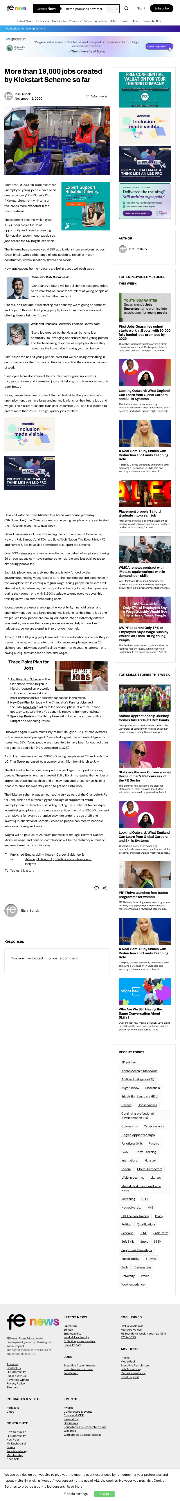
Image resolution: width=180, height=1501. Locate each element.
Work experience (132, 1284)
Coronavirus (129, 1126)
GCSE (125, 1152)
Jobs (113, 21)
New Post (13, 1439)
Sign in (141, 8)
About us (12, 1364)
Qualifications (146, 1224)
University (128, 1276)
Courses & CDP (74, 1415)
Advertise (101, 21)
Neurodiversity (131, 1207)
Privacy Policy (16, 1383)
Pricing (125, 1358)
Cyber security (154, 1126)
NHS (150, 1207)
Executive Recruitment (78, 1369)
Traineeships (142, 1267)
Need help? (14, 1459)
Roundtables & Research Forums (85, 1427)
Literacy (156, 1178)
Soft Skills (127, 1242)
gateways (25, 553)
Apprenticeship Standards (139, 1071)
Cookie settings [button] (76, 1494)
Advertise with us (18, 1380)
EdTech (68, 1329)
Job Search (71, 1373)
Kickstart (27, 871)
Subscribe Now (152, 21)
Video (10, 1411)
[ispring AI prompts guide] (29, 488)
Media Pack (128, 1361)
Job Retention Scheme (25, 679)
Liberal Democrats (149, 1169)
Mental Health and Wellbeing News (141, 1188)
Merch (135, 21)
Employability (72, 1333)
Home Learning (145, 1152)
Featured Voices (131, 1329)
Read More (74, 1486)
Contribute (59, 21)
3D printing (128, 1062)
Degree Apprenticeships (138, 1135)
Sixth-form (160, 1233)
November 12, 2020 (29, 98)
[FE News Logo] (16, 8)
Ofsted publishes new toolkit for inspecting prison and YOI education (85, 9)
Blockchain (152, 1088)
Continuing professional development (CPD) (137, 1116)
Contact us (14, 1368)
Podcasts (13, 1408)
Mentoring (128, 1199)
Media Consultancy (133, 1373)
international (129, 1160)
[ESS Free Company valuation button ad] (145, 89)
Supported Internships (136, 1250)
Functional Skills (132, 1143)
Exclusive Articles (132, 1326)
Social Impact (72, 1345)
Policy (159, 1216)
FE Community (16, 1372)
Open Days (71, 1423)
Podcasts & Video (80, 21)
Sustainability (130, 1259)
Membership (15, 1455)
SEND (143, 1233)
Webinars (70, 1431)
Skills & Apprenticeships (79, 1341)
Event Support (130, 1377)
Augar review (130, 1088)
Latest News (24, 21)
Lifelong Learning (132, 1178)
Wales (145, 1276)
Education (70, 1326)
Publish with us (16, 1376)
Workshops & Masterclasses (82, 1435)
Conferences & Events (78, 1411)
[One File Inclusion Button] (29, 449)
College (126, 1105)
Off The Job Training (135, 1216)
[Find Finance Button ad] (145, 201)
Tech (124, 1267)
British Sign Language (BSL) (139, 1096)
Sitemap (12, 1387)
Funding (154, 1143)
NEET (145, 1199)
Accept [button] (104, 1494)
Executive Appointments (79, 1365)
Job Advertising (131, 1369)
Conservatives (147, 1105)
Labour (126, 1169)
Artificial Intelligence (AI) (137, 1079)
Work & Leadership (76, 1337)
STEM (158, 1242)
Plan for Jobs (33, 702)
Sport (144, 1242)
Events (124, 21)
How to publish (16, 1432)
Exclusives (42, 21)
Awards (69, 1408)
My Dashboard (16, 1443)
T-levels (151, 1259)
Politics (126, 1224)
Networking (71, 1419)
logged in (39, 958)
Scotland (127, 1233)
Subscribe (162, 8)
